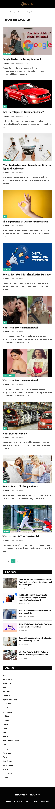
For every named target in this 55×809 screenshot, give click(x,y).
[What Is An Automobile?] (27, 416)
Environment (8, 712)
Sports (6, 531)
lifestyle (6, 749)
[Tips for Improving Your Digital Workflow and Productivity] (10, 614)
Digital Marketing (10, 699)
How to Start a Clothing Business (20, 486)
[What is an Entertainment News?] (27, 310)
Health (5, 736)
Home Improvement (11, 740)
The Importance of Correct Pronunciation (25, 221)
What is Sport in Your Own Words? (21, 536)
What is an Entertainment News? (20, 327)
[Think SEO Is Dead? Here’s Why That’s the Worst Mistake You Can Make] (10, 627)
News (5, 757)
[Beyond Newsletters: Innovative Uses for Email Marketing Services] (10, 641)
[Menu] (4, 4)
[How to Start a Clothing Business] (27, 469)
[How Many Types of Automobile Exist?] (27, 94)
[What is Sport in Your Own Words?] (27, 519)
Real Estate (7, 761)
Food (5, 728)
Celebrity (6, 695)
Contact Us (35, 795)
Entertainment (9, 375)
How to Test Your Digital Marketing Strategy (27, 274)
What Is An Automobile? (16, 433)
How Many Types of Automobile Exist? (23, 112)
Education (7, 704)
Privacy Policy (21, 795)
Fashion (6, 716)
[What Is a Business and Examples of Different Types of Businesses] (27, 147)
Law (4, 745)
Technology (7, 773)
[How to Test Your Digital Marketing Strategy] (27, 257)
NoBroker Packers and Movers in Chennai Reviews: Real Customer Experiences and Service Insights (35, 582)
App (5, 107)
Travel (5, 777)
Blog (4, 687)
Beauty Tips (7, 683)
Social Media (8, 765)
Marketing (7, 753)
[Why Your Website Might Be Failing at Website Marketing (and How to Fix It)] (10, 655)
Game (5, 732)
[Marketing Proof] (27, 4)
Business (7, 54)
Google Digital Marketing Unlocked (22, 59)
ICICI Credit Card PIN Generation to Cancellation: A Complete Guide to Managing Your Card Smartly (33, 597)
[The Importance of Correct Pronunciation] (27, 204)
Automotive (7, 679)
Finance (6, 720)
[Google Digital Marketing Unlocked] (27, 41)
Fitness (5, 724)
